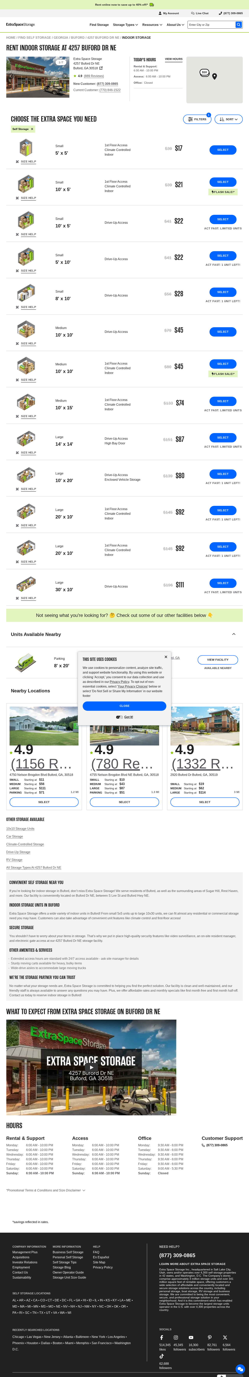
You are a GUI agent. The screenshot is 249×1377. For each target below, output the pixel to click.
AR (21, 1300)
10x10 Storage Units (20, 828)
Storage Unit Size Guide (69, 1277)
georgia (61, 37)
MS (43, 1306)
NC (101, 1306)
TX (41, 1312)
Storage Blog (62, 1267)
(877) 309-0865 (217, 1145)
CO (42, 1300)
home (11, 37)
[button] (124, 639)
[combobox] (216, 24)
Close (125, 706)
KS (108, 1300)
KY (115, 1300)
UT (48, 1312)
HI (84, 1300)
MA (22, 1306)
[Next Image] (65, 76)
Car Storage (14, 836)
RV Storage (14, 859)
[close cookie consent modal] (166, 657)
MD (14, 1306)
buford (78, 37)
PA (14, 1312)
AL (14, 1300)
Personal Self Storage (68, 1257)
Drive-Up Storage (18, 852)
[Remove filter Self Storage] (32, 129)
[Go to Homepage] (17, 24)
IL (96, 1300)
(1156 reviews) (45, 763)
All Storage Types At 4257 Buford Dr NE (33, 867)
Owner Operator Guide (68, 1272)
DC (64, 1300)
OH (109, 1306)
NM (86, 1306)
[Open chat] (240, 1369)
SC (27, 1312)
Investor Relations (24, 1262)
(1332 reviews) (205, 763)
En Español (101, 1257)
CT (50, 1300)
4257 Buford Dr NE (103, 37)
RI (20, 1312)
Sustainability (21, 1277)
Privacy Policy (103, 1267)
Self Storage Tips (64, 1262)
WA (62, 1312)
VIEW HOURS (173, 59)
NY (94, 1306)
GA (78, 1300)
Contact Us (20, 1272)
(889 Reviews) (94, 76)
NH (72, 1306)
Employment (21, 1267)
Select (223, 149)
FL (71, 1300)
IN (101, 1300)
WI (69, 1312)
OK (116, 1306)
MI (29, 1306)
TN (34, 1312)
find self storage (34, 37)
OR (123, 1306)
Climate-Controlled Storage (25, 844)
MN (35, 1306)
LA (122, 1300)
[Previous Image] (11, 76)
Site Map (99, 1262)
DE (57, 1300)
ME (128, 1300)
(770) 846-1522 (110, 90)
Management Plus (25, 1252)
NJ (80, 1306)
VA (55, 1312)
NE (58, 1306)
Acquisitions (20, 1257)
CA (35, 1300)
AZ (28, 1300)
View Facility (217, 659)
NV (65, 1306)
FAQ (96, 1252)
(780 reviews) (125, 763)
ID (90, 1300)
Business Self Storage (68, 1252)
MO (50, 1306)
